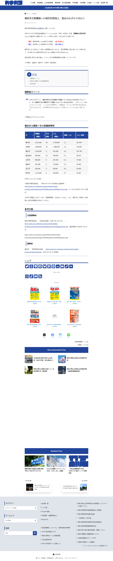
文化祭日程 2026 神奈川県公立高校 (56, 8)
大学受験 (82, 2)
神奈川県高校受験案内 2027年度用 (35, 324)
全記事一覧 (104, 2)
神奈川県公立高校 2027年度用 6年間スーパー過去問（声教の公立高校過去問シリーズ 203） (75, 301)
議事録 (40, 28)
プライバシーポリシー (71, 558)
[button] (32, 135)
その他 (86, 342)
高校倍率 (57, 2)
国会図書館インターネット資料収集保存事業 (55, 527)
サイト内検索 (41, 558)
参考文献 (32, 83)
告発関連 (40, 2)
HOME (57, 554)
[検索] (35, 533)
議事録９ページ (34, 78)
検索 (33, 2)
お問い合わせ (59, 558)
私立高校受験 (66, 2)
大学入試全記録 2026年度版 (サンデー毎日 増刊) (75, 324)
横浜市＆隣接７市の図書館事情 (39, 81)
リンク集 (96, 2)
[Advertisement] (56, 390)
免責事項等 (50, 558)
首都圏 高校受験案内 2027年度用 (35, 301)
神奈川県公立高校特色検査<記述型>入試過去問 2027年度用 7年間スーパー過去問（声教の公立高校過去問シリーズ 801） (55, 324)
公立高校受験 (48, 2)
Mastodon (44, 519)
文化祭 (89, 2)
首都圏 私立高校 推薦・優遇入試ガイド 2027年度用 (55, 301)
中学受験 (75, 2)
